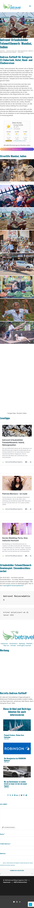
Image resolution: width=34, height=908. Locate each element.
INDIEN (1, 52)
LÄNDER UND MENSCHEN (22, 51)
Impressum (4, 643)
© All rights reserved (24, 645)
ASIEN (12, 51)
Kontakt (13, 645)
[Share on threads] (12, 795)
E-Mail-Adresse (5, 844)
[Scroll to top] (30, 904)
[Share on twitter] (10, 795)
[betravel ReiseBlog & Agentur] (12, 6)
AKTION (9, 51)
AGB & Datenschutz (20, 882)
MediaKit (29, 643)
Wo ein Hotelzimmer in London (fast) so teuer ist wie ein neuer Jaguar (15, 783)
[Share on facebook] (8, 795)
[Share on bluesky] (21, 795)
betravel (21, 52)
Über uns (6, 645)
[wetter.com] (8, 141)
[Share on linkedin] (17, 795)
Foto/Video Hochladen (9, 827)
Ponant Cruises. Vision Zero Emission (14, 736)
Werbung (22, 643)
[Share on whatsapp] (19, 795)
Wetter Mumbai (17, 123)
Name (2, 834)
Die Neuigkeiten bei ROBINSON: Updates (15, 759)
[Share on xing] (24, 795)
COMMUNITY (30, 51)
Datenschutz (13, 643)
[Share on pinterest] (15, 795)
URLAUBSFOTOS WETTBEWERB (9, 52)
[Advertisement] (17, 669)
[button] (30, 6)
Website (3, 853)
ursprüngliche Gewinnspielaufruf (13, 585)
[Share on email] (26, 795)
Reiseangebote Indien (17, 149)
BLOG (16, 51)
